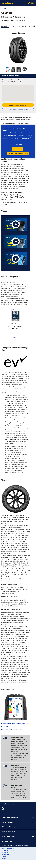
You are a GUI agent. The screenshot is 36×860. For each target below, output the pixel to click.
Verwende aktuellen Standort (16, 109)
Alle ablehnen (17, 148)
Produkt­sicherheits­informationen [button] (11, 730)
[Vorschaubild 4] (24, 69)
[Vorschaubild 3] (18, 69)
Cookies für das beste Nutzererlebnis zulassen (18, 153)
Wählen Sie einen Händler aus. (18, 105)
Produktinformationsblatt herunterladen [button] (13, 723)
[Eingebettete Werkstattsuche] (28, 2)
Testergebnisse (21, 26)
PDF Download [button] (5, 726)
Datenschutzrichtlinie (21, 139)
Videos (13, 26)
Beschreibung (5, 26)
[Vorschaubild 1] (7, 69)
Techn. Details (32, 26)
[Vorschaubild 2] (13, 69)
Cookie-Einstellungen (17, 144)
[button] (32, 2)
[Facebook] (3, 808)
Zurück (6, 8)
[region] (18, 141)
